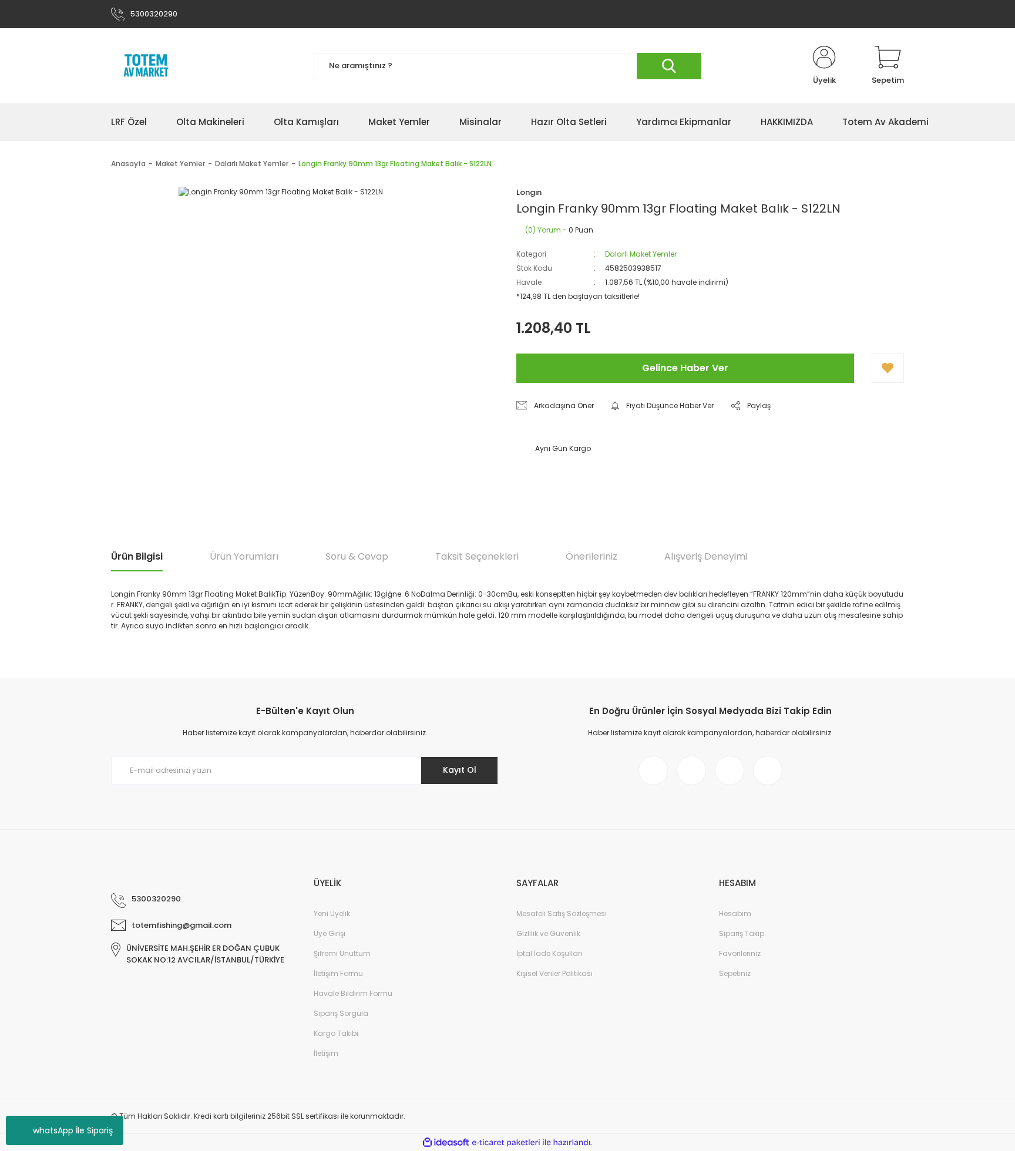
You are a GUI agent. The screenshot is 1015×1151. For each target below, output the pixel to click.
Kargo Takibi (336, 1033)
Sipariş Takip (741, 933)
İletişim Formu (338, 973)
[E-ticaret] (506, 1142)
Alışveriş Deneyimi (705, 556)
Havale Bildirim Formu (353, 993)
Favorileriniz (740, 953)
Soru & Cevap (356, 556)
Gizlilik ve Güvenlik (548, 933)
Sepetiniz (735, 973)
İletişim (326, 1053)
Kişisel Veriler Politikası (554, 973)
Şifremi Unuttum (342, 953)
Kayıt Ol (459, 770)
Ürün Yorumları (244, 556)
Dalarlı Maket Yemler (641, 254)
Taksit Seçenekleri (477, 556)
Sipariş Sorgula (341, 1013)
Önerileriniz (591, 556)
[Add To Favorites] (888, 368)
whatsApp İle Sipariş (73, 1130)
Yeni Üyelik (332, 913)
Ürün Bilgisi (137, 556)
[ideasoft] (445, 1142)
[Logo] (146, 65)
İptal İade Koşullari (549, 953)
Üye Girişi (329, 933)
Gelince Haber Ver (685, 368)
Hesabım (735, 913)
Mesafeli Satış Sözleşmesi (561, 913)
